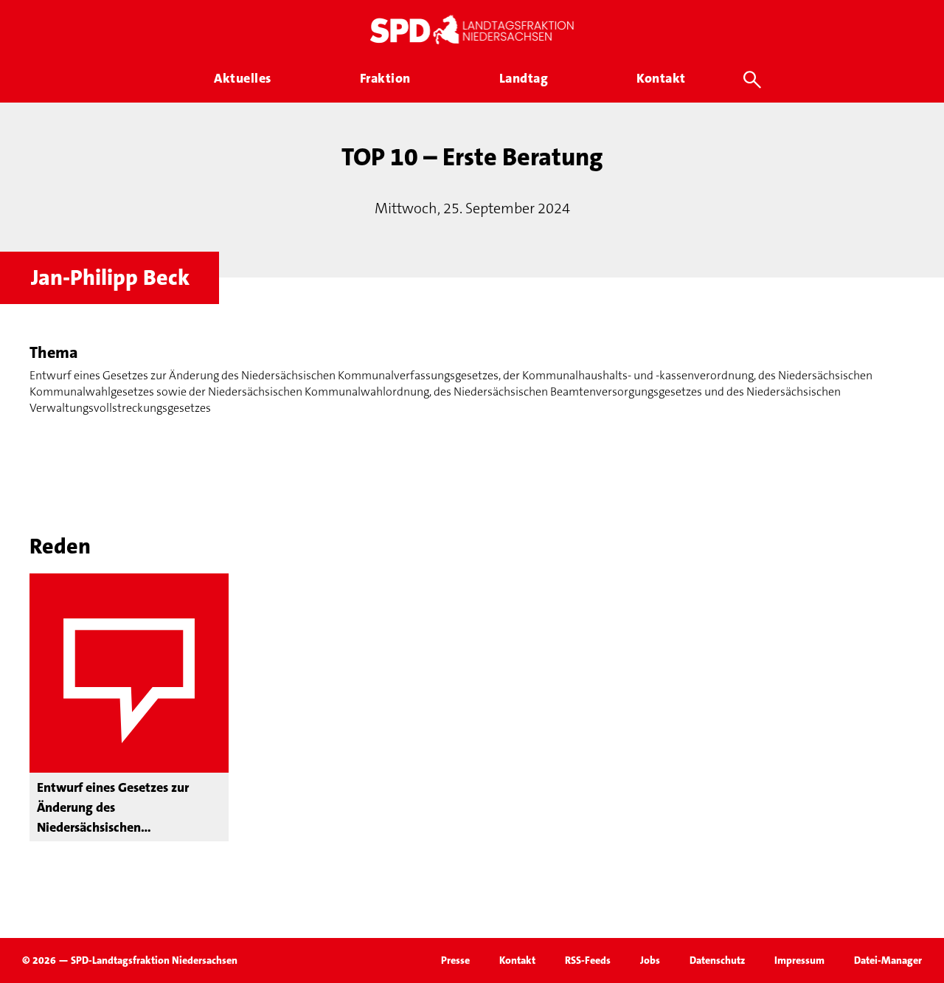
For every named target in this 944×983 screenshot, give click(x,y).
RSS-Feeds (588, 960)
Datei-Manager (888, 960)
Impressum (799, 960)
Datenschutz (717, 960)
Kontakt (517, 960)
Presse (455, 960)
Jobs (650, 960)
